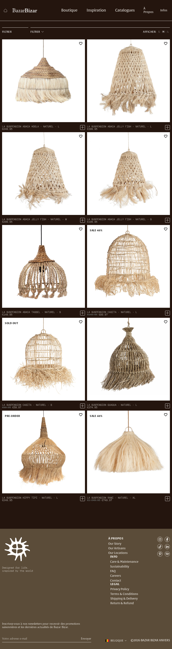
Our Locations (118, 553)
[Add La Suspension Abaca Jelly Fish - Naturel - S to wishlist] (165, 136)
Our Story (114, 544)
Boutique (69, 10)
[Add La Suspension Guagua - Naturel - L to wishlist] (165, 322)
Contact (115, 580)
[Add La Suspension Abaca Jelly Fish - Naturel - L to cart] (167, 127)
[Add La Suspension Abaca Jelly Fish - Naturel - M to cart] (82, 220)
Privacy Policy (119, 589)
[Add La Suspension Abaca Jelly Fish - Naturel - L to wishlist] (165, 43)
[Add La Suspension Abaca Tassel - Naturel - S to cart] (82, 313)
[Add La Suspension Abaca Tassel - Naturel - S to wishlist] (80, 229)
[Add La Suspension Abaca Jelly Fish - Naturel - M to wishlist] (80, 136)
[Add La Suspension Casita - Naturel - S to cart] (82, 405)
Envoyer (86, 638)
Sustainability (119, 566)
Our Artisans (117, 548)
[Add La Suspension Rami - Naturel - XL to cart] (167, 498)
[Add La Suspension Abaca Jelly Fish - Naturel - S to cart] (167, 220)
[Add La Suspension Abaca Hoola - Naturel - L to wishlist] (80, 43)
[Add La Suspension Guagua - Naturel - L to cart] (167, 405)
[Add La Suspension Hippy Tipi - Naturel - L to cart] (82, 498)
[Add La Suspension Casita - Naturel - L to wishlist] (165, 229)
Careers (115, 576)
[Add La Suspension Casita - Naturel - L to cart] (167, 313)
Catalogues (125, 10)
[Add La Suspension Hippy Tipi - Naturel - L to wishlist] (80, 414)
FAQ (113, 571)
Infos (163, 10)
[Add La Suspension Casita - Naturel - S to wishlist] (80, 322)
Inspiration (96, 10)
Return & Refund (122, 603)
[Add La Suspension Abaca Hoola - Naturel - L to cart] (82, 127)
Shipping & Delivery (124, 598)
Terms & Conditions (124, 594)
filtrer (7, 31)
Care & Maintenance (124, 562)
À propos (148, 10)
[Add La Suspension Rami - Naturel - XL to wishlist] (165, 414)
